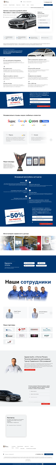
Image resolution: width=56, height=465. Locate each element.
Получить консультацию (44, 27)
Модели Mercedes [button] (20, 446)
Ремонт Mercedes (6, 7)
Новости (32, 446)
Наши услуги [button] (27, 446)
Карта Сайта (22, 448)
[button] (51, 140)
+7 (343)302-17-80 (48, 2)
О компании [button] (13, 446)
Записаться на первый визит (46, 223)
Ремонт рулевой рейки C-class (25, 7)
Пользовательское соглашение (31, 448)
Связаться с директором (30, 369)
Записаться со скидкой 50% (43, 106)
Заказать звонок (49, 454)
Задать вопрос (45, 403)
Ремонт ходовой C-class (16, 7)
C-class (10, 7)
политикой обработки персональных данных (43, 25)
